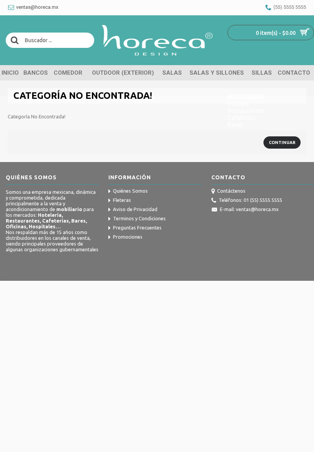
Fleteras (122, 200)
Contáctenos (231, 190)
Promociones (127, 236)
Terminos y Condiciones (139, 218)
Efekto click (13, 278)
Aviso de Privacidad (135, 209)
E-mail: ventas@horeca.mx (249, 209)
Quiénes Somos (130, 190)
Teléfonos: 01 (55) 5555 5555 (250, 200)
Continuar (282, 142)
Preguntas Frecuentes (137, 227)
